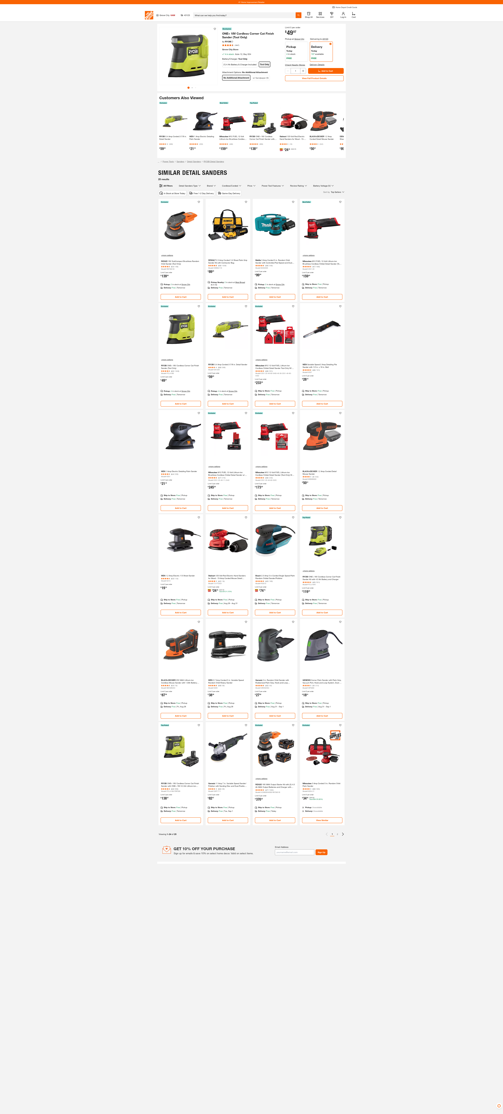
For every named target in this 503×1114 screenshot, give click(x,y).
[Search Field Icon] (298, 15)
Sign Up (321, 852)
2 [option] (337, 834)
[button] (214, 57)
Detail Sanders (194, 161)
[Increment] (303, 71)
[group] (188, 56)
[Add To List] (215, 29)
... (158, 162)
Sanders (180, 161)
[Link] (180, 250)
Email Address (281, 847)
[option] (343, 834)
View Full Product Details (314, 78)
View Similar (322, 820)
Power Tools (168, 161)
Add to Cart (327, 71)
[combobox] (244, 15)
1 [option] (332, 834)
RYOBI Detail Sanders (214, 161)
